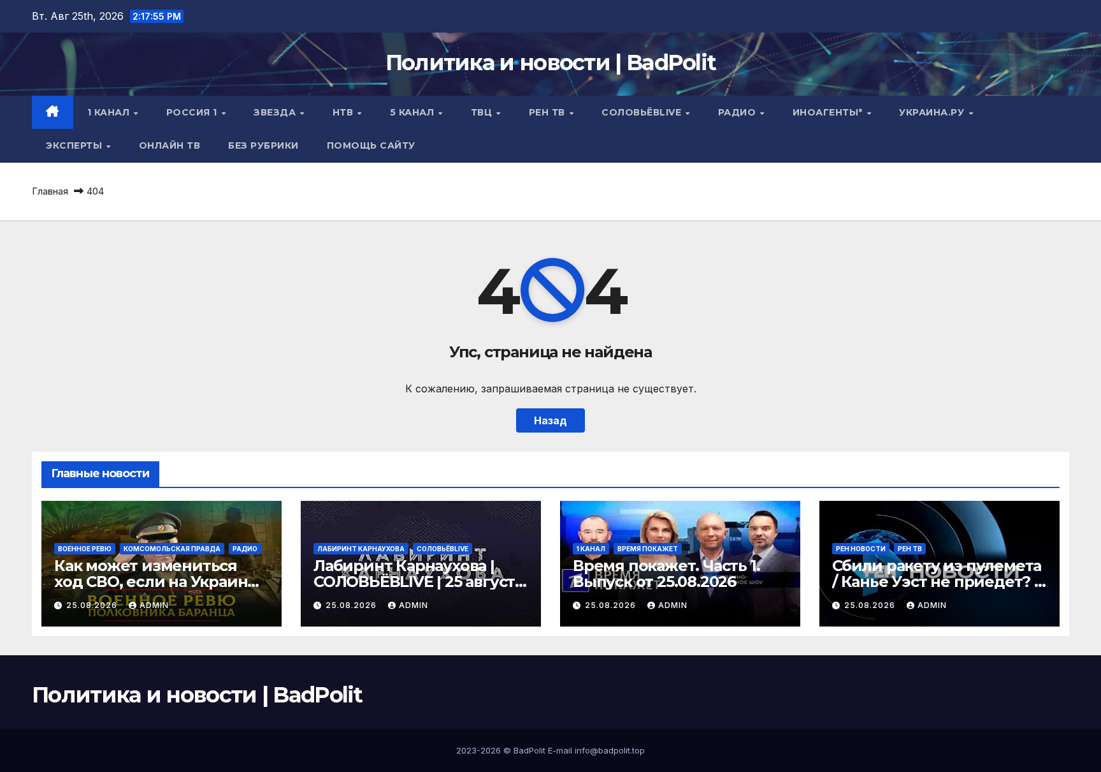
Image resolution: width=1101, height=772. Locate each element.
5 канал (413, 112)
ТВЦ (483, 112)
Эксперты (75, 145)
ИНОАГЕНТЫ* (829, 112)
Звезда (276, 112)
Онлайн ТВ (170, 145)
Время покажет (647, 549)
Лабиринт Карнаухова (361, 549)
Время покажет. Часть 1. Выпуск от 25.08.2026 (666, 573)
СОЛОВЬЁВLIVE (642, 112)
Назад (550, 420)
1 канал (110, 112)
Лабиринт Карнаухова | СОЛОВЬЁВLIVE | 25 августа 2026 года (418, 581)
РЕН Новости (861, 549)
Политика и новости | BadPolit (550, 62)
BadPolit (529, 750)
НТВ (344, 112)
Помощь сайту (371, 145)
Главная (50, 191)
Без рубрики (263, 145)
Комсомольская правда (172, 549)
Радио (738, 112)
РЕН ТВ (548, 112)
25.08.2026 (93, 605)
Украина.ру (933, 112)
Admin (154, 605)
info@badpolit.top (610, 750)
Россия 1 (193, 112)
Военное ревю (85, 549)
